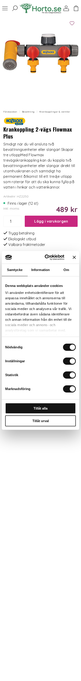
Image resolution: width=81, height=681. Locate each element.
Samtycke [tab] (14, 270)
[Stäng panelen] (74, 257)
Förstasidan (10, 111)
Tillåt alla (40, 408)
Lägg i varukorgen (51, 221)
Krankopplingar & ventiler (54, 111)
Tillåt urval (40, 421)
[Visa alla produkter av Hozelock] (14, 121)
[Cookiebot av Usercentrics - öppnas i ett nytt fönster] (47, 257)
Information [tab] (40, 270)
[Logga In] (66, 8)
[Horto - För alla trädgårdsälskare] (40, 8)
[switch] (69, 361)
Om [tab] (66, 270)
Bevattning (28, 111)
